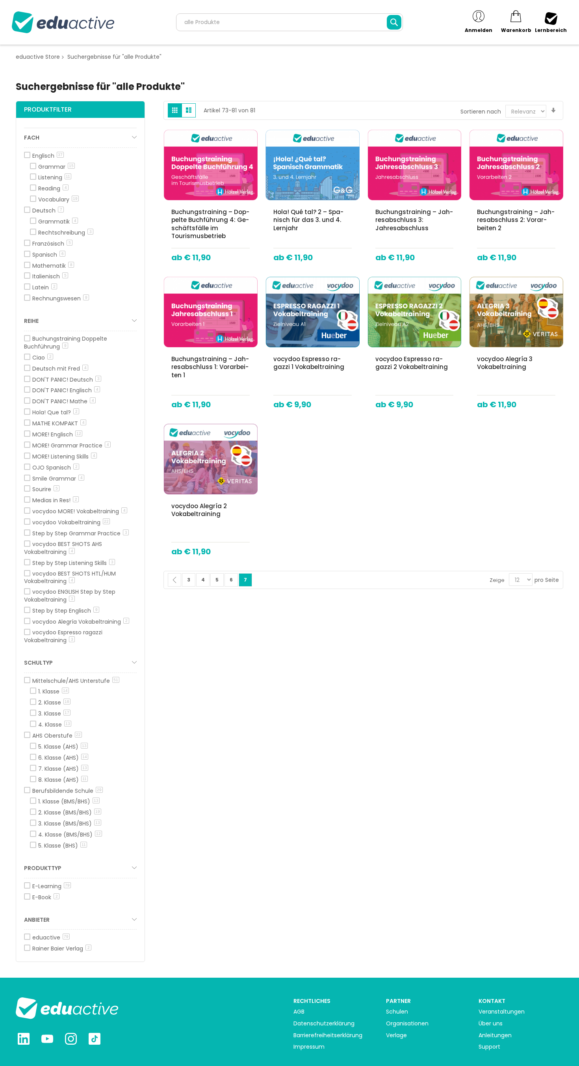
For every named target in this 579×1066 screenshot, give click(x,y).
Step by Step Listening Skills (72, 563)
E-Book (45, 897)
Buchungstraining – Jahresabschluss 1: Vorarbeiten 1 (210, 367)
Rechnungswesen (59, 298)
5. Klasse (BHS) (62, 846)
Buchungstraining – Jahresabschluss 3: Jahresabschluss (414, 220)
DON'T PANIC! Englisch (65, 390)
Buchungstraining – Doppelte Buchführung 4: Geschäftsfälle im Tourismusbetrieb (210, 224)
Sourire (45, 489)
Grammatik (57, 222)
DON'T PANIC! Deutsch (66, 380)
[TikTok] (94, 1040)
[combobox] (289, 22)
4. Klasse (54, 725)
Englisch (47, 156)
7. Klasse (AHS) (62, 769)
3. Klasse (53, 714)
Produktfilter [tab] (48, 109)
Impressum (309, 1047)
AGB (298, 1012)
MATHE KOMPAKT (58, 423)
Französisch (51, 244)
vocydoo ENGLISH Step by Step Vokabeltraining (69, 596)
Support (489, 1047)
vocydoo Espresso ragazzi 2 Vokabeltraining (411, 363)
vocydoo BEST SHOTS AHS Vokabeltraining (63, 548)
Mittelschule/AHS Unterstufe (75, 681)
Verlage (396, 1035)
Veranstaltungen (502, 1012)
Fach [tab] (31, 138)
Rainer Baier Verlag (61, 948)
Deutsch (47, 210)
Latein (44, 287)
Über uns (491, 1023)
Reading (52, 188)
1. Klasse (53, 691)
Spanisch (48, 255)
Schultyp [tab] (38, 663)
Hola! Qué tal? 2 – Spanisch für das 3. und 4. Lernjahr (308, 220)
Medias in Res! (54, 500)
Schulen (397, 1012)
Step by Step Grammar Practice (79, 533)
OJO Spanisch (55, 468)
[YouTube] (47, 1040)
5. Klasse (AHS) (62, 747)
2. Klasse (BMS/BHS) (69, 812)
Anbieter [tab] (37, 920)
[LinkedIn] (24, 1040)
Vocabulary (58, 199)
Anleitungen (495, 1035)
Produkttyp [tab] (42, 868)
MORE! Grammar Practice (70, 445)
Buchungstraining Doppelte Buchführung (65, 342)
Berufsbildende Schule (67, 791)
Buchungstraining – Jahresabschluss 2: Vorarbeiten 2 (516, 220)
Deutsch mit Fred (59, 369)
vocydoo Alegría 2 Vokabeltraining (199, 510)
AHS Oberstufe (56, 736)
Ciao (42, 358)
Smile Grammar (57, 479)
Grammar (56, 167)
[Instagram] (71, 1040)
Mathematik (52, 266)
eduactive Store (38, 57)
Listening (54, 177)
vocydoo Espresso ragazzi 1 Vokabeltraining (308, 363)
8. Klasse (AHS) (62, 780)
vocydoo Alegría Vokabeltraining (80, 622)
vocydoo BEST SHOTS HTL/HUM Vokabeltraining (70, 577)
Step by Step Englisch (65, 611)
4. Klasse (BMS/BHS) (69, 835)
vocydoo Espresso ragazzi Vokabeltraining (63, 636)
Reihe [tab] (31, 321)
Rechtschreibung (65, 233)
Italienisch (49, 276)
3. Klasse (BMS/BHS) (69, 823)
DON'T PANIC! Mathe (63, 401)
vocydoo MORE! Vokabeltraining (79, 511)
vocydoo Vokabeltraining (70, 522)
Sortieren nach (480, 112)
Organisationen (407, 1023)
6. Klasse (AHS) (62, 758)
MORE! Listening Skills (63, 456)
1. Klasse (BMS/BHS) (68, 801)
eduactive (50, 937)
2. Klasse (53, 702)
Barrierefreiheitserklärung (327, 1035)
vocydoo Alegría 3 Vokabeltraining (505, 363)
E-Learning (51, 886)
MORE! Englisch (56, 434)
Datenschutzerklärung (323, 1023)
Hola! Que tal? (55, 412)
